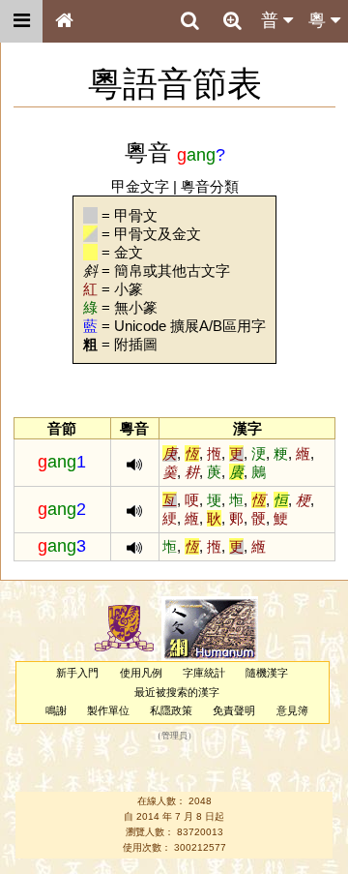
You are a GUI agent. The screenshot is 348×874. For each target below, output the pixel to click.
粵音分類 (210, 186)
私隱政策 (171, 710)
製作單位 (108, 710)
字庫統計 (204, 672)
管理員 (174, 736)
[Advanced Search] (232, 20)
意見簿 (292, 710)
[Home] (64, 21)
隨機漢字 (267, 672)
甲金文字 (140, 186)
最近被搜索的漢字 (176, 692)
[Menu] (21, 21)
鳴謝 (56, 710)
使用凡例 (141, 672)
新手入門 (77, 672)
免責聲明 (234, 710)
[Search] (189, 21)
